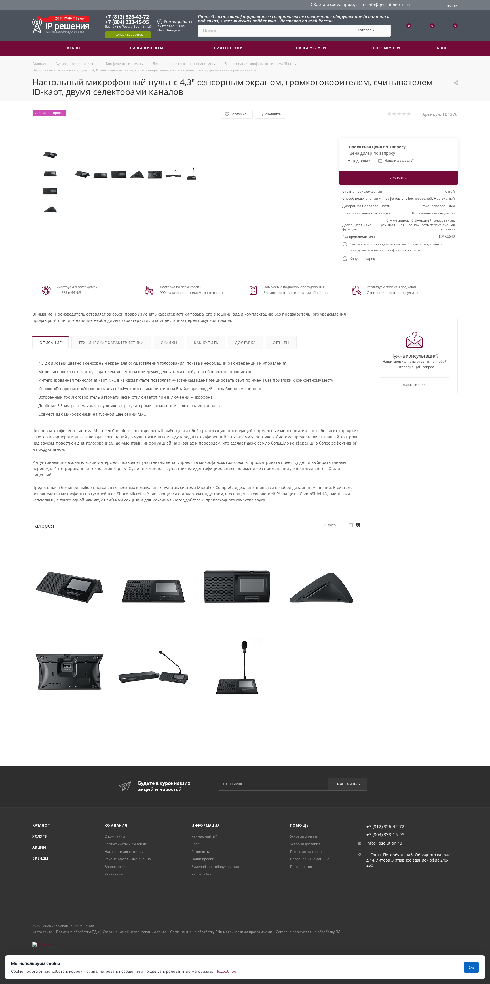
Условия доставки (305, 843)
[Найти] (384, 31)
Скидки (169, 342)
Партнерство (301, 866)
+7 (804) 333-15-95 (127, 21)
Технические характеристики (111, 342)
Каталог (41, 825)
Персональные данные (309, 859)
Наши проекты (203, 859)
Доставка (245, 342)
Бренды (40, 858)
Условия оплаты (303, 836)
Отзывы (281, 342)
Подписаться (348, 784)
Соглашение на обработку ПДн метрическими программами (221, 931)
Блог (195, 843)
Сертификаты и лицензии (127, 843)
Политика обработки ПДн (77, 931)
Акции (39, 847)
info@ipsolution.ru (384, 843)
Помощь (299, 825)
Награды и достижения (124, 851)
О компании (115, 836)
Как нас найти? (204, 836)
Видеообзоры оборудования (215, 866)
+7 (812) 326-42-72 (127, 16)
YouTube (364, 884)
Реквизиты (114, 874)
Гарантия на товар (306, 851)
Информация (205, 825)
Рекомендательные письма (128, 859)
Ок (471, 967)
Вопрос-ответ (116, 866)
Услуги (40, 836)
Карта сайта (201, 874)
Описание (50, 342)
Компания (116, 825)
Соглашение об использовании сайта (134, 931)
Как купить (206, 342)
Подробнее (226, 971)
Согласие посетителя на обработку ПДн (309, 931)
